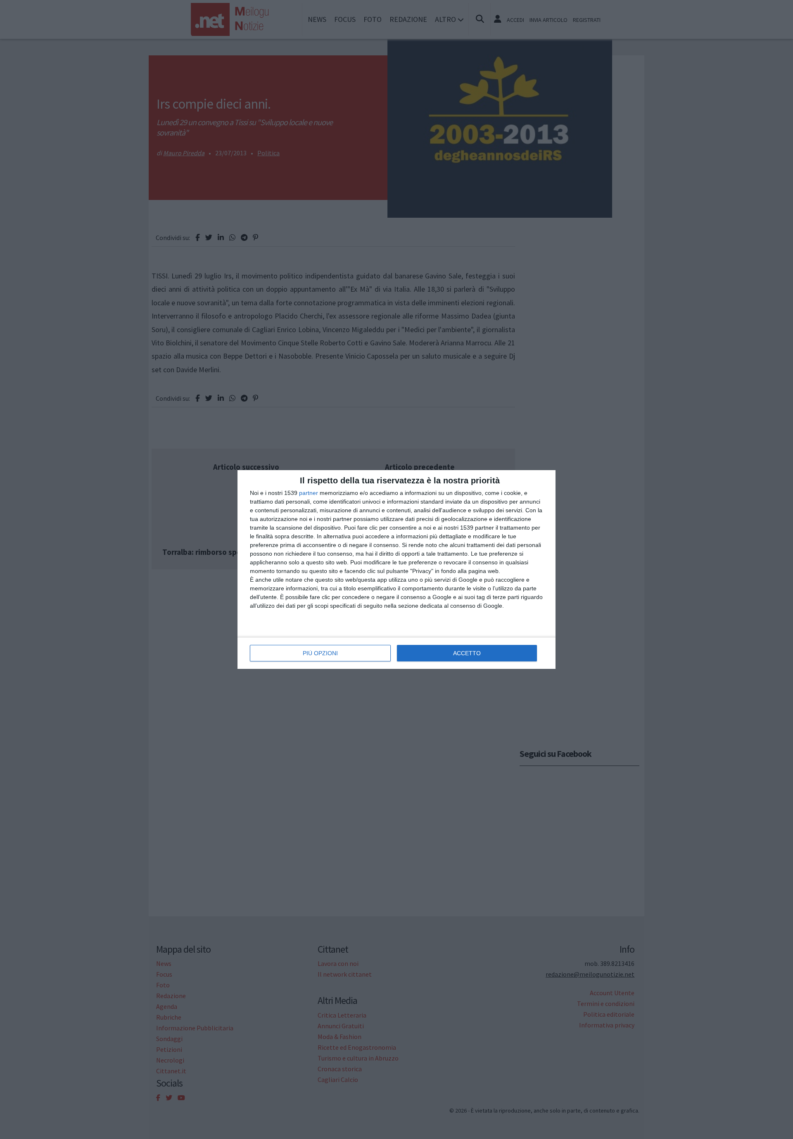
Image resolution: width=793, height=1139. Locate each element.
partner (308, 493)
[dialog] (396, 569)
